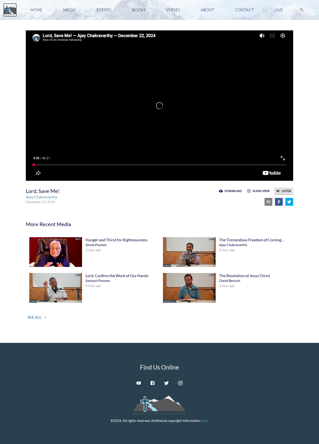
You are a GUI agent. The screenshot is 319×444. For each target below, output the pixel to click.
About (207, 9)
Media (69, 9)
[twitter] (289, 202)
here (204, 420)
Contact (244, 9)
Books (138, 9)
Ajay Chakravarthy (41, 196)
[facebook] (279, 202)
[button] (283, 191)
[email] (268, 202)
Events (104, 9)
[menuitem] (93, 252)
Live (279, 9)
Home (36, 9)
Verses (173, 9)
